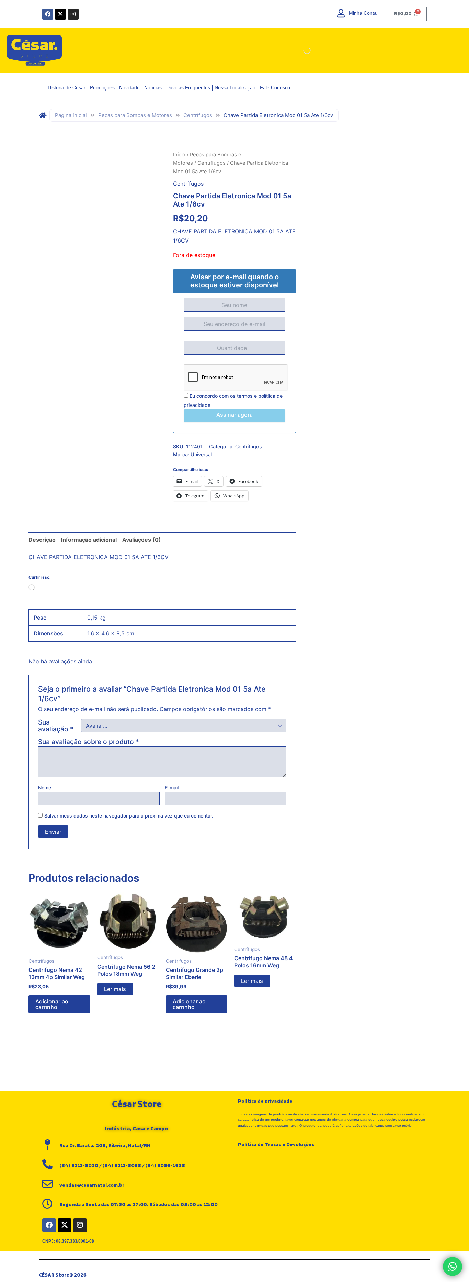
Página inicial (71, 115)
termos (245, 396)
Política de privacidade (265, 1101)
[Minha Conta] (341, 13)
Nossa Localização (235, 87)
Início (179, 155)
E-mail (172, 787)
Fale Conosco (275, 87)
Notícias (153, 87)
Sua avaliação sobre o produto (88, 742)
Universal (201, 454)
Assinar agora (234, 414)
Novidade (129, 87)
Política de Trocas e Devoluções (276, 1144)
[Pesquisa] (301, 50)
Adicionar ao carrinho (51, 1004)
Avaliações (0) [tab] (141, 539)
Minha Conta (363, 13)
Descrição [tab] (42, 539)
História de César (66, 87)
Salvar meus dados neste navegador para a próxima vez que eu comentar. (128, 816)
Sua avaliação (55, 725)
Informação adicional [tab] (89, 539)
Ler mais (115, 989)
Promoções (102, 87)
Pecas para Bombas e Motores (135, 115)
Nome (44, 787)
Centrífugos (197, 115)
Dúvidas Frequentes (188, 87)
